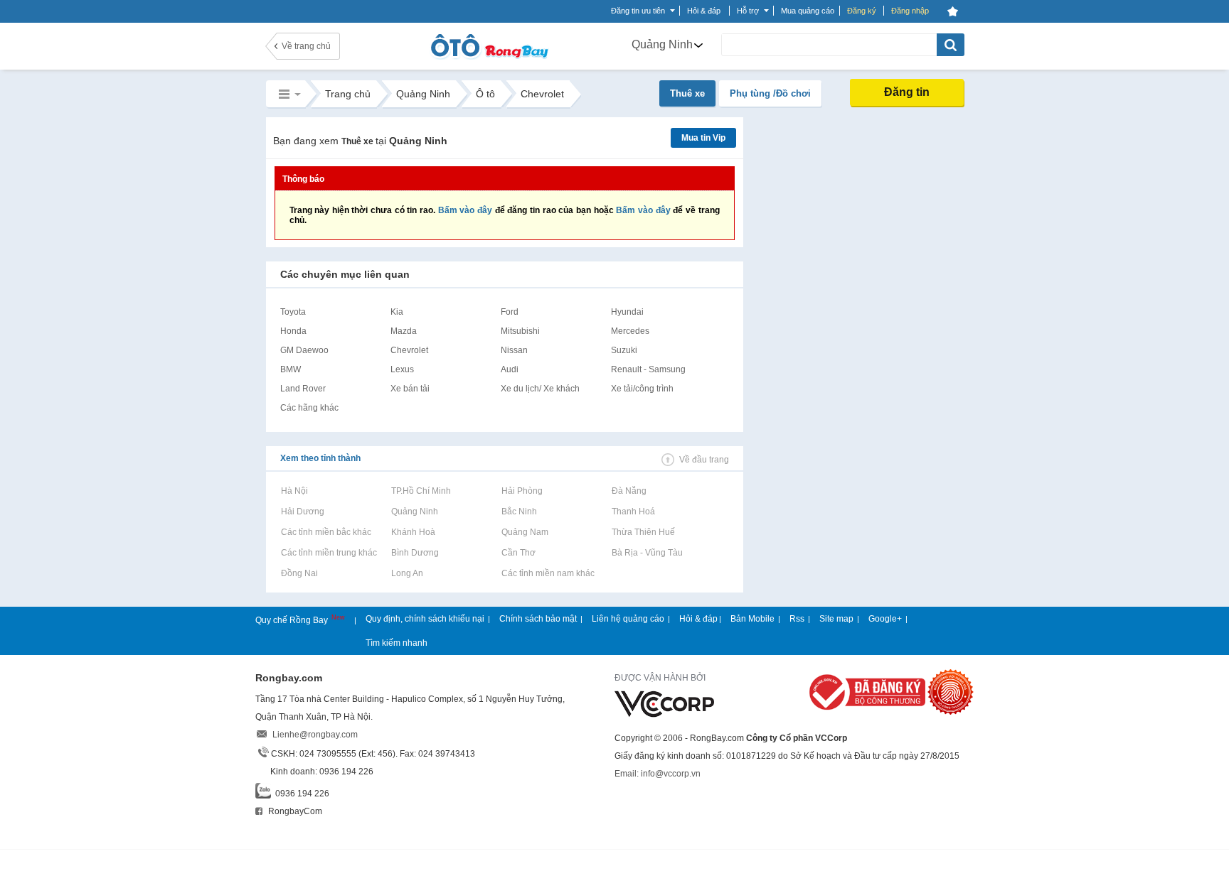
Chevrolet (409, 350)
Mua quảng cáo (807, 10)
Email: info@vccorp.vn (657, 774)
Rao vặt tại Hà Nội (294, 491)
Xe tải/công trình (642, 389)
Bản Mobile (752, 619)
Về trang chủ (306, 46)
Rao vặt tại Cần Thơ (518, 553)
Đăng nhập (910, 10)
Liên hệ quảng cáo (628, 619)
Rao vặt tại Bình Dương (414, 553)
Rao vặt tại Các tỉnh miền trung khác (328, 553)
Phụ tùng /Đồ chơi (770, 93)
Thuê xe (687, 93)
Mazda (403, 331)
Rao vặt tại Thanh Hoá (633, 511)
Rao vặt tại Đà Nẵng (629, 491)
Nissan (514, 350)
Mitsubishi (520, 331)
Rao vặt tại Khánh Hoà (412, 532)
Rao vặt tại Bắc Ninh (519, 511)
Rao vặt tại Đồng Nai (299, 573)
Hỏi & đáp (698, 619)
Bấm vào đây (465, 210)
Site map (836, 619)
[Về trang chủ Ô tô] (489, 57)
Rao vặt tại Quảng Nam (524, 532)
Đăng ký (861, 10)
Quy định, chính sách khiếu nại (425, 619)
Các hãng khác (309, 408)
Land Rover (303, 389)
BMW (290, 369)
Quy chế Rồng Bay (292, 620)
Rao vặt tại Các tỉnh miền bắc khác (325, 532)
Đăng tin (907, 92)
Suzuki (624, 350)
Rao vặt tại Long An (406, 573)
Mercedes (630, 331)
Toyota (293, 312)
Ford (509, 312)
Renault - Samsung (648, 369)
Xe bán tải (410, 389)
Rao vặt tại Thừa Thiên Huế (643, 532)
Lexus (402, 369)
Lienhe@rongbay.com (315, 735)
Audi (509, 369)
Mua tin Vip (703, 138)
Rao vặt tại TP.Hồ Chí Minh (420, 491)
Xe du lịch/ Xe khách (540, 389)
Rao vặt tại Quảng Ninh (414, 511)
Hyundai (627, 312)
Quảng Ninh (662, 44)
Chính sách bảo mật (538, 619)
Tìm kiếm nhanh (396, 643)
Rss (796, 619)
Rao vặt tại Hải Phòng (522, 491)
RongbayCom (294, 811)
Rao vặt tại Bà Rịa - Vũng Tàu (647, 553)
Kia (396, 312)
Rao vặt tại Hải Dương (302, 511)
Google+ (885, 619)
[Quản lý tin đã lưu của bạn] (953, 11)
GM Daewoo (304, 350)
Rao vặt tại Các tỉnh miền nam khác (548, 573)
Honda (293, 331)
